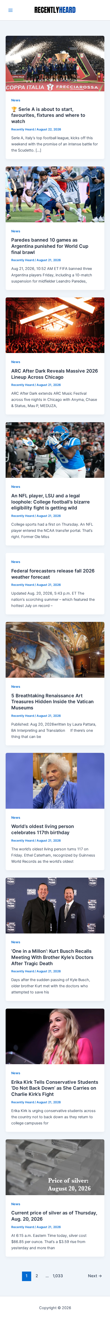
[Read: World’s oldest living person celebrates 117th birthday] (55, 780)
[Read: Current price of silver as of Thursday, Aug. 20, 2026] (55, 1167)
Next (95, 1275)
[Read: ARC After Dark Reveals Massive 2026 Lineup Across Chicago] (55, 325)
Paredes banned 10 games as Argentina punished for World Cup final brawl (49, 246)
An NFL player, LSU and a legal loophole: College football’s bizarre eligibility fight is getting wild (50, 501)
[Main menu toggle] (10, 10)
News (15, 100)
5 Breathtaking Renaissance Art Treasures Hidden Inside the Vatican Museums (52, 701)
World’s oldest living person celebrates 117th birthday (42, 829)
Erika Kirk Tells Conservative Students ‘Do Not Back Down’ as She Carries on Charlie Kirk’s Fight (54, 1088)
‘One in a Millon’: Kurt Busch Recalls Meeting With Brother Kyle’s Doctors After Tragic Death (52, 957)
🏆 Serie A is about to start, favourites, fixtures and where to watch (48, 115)
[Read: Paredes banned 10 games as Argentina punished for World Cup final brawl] (55, 194)
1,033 (57, 1275)
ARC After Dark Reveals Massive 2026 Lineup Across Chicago (54, 374)
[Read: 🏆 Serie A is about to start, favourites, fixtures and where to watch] (55, 63)
